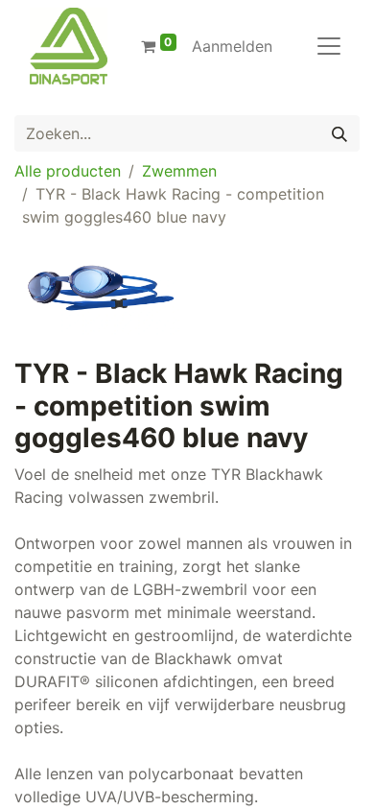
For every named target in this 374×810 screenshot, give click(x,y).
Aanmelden (232, 46)
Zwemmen (179, 170)
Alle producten (67, 170)
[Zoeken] (339, 133)
